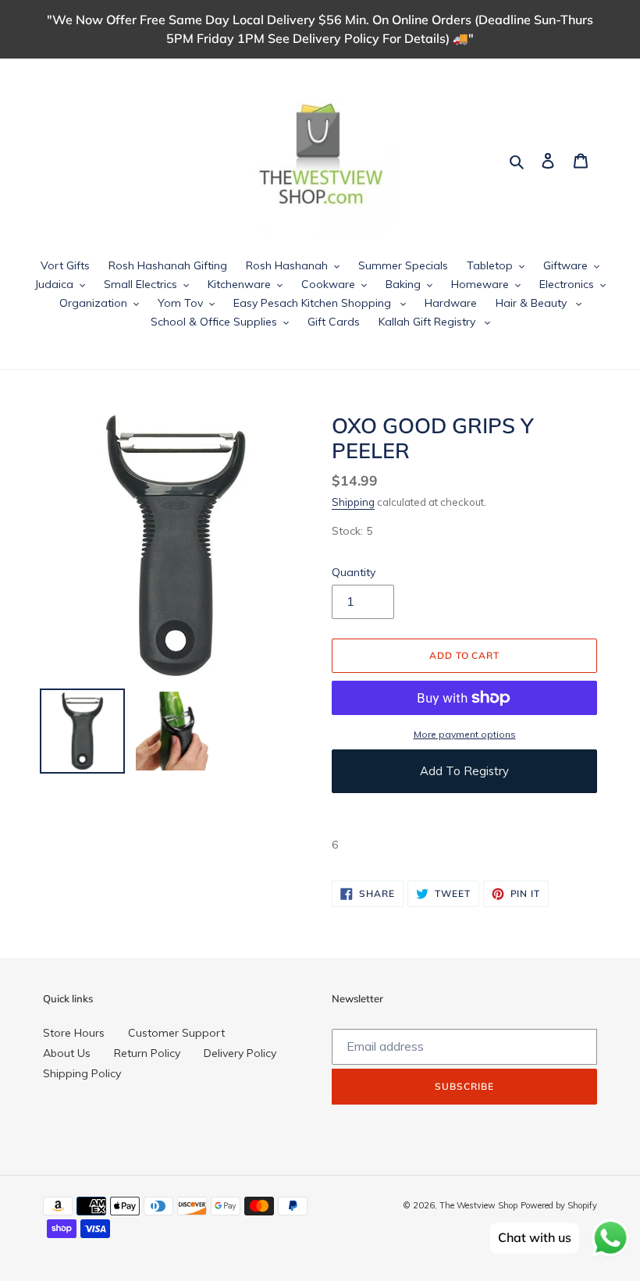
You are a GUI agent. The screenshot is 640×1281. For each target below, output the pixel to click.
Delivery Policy (240, 1053)
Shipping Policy (82, 1073)
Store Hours (74, 1033)
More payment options (465, 734)
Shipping (353, 502)
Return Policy (147, 1053)
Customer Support (176, 1033)
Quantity (353, 572)
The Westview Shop (478, 1205)
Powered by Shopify (559, 1205)
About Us (67, 1053)
